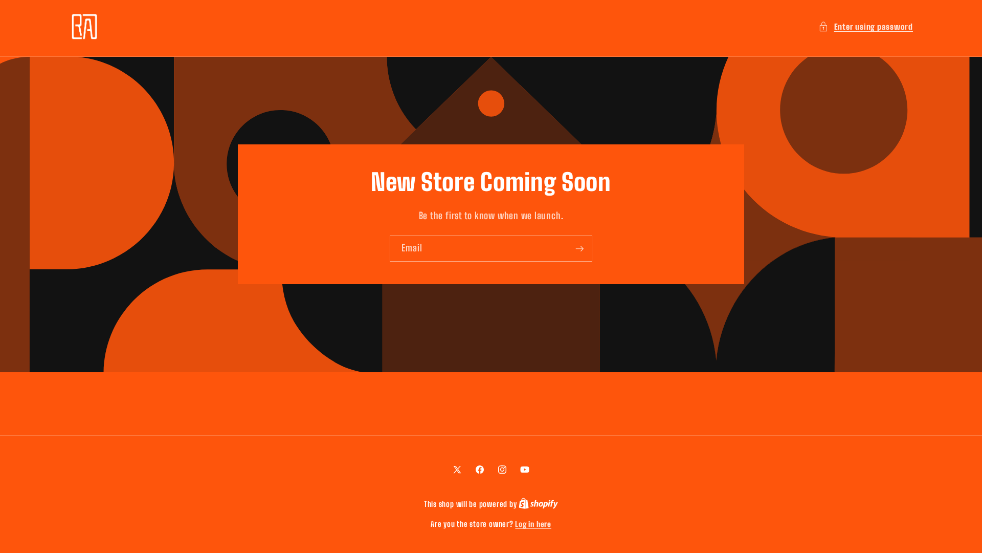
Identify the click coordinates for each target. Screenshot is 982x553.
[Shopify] (538, 504)
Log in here (533, 524)
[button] (865, 27)
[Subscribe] (579, 249)
